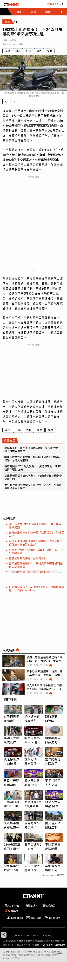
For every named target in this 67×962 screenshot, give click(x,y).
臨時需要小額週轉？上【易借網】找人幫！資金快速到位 (53, 718)
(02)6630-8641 (38, 586)
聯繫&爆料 (32, 905)
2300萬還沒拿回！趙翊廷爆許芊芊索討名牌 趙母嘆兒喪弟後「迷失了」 (12, 846)
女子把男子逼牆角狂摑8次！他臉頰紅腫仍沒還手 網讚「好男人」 (12, 718)
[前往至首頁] (12, 4)
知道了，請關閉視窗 (55, 945)
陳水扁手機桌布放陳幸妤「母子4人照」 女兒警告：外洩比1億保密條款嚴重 (12, 825)
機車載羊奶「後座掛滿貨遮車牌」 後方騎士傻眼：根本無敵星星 (31, 449)
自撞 (28, 51)
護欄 (49, 51)
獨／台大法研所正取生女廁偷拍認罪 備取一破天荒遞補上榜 (53, 825)
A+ (6, 102)
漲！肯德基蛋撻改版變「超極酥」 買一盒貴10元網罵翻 (36, 525)
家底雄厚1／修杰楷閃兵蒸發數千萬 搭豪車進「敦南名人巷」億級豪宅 (33, 825)
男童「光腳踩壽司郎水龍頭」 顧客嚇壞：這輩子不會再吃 (12, 782)
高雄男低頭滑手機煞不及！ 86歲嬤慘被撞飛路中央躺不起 (33, 477)
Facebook (17, 917)
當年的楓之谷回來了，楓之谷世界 (53, 761)
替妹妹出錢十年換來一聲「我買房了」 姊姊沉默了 (36, 534)
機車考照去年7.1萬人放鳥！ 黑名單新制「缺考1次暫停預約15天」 (32, 467)
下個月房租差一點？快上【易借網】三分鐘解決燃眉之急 (33, 571)
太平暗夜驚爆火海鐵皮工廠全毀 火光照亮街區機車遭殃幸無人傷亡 (33, 486)
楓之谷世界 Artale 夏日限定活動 (32, 740)
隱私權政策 (48, 905)
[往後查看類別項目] (59, 11)
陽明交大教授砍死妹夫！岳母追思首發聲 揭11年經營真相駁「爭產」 (12, 740)
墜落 (39, 51)
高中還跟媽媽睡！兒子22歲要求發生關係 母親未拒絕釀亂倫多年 (53, 868)
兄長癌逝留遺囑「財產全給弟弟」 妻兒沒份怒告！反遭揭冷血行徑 (33, 868)
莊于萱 (12, 39)
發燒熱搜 (12, 910)
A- (15, 102)
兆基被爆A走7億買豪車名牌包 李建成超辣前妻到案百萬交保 (33, 804)
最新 (19, 11)
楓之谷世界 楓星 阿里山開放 (32, 782)
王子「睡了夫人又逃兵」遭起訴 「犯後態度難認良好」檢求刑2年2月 (53, 782)
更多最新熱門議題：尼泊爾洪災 (28, 558)
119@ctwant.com (26, 590)
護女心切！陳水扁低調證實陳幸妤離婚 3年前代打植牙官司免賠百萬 (33, 761)
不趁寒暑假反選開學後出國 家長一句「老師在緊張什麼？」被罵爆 (53, 846)
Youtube (36, 917)
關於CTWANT (13, 905)
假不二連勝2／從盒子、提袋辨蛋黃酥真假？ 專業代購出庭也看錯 (33, 846)
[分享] (4, 935)
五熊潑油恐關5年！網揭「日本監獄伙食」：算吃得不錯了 (12, 804)
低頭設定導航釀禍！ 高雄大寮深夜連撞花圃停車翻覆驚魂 (36, 565)
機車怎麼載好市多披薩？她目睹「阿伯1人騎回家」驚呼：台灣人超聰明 (33, 458)
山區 (17, 51)
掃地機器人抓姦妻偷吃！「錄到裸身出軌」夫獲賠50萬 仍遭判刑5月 (54, 740)
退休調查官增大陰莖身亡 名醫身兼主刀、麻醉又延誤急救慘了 (32, 718)
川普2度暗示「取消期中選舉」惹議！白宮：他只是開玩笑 (36, 551)
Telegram (54, 917)
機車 (7, 51)
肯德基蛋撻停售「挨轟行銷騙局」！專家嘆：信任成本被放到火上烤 (36, 542)
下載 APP (52, 4)
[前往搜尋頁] (61, 4)
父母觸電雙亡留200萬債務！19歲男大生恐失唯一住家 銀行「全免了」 (13, 868)
